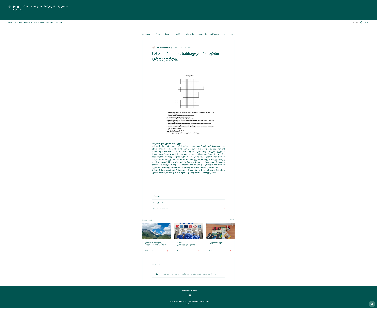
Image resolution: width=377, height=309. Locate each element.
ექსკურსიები (168, 34)
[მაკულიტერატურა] (220, 231)
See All (232, 220)
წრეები (158, 34)
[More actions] (223, 47)
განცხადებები (214, 34)
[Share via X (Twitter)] (158, 203)
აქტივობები (190, 34)
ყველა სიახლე (147, 34)
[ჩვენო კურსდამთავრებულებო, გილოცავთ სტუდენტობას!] (188, 231)
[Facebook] (354, 22)
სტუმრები (179, 34)
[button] (232, 34)
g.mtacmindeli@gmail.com (189, 290)
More (224, 34)
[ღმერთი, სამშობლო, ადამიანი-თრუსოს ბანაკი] (156, 231)
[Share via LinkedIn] (163, 203)
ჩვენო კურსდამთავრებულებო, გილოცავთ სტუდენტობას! (187, 244)
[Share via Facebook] (153, 203)
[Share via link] (167, 203)
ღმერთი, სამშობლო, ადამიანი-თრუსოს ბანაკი (155, 244)
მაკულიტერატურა (216, 243)
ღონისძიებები (202, 34)
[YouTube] (357, 22)
